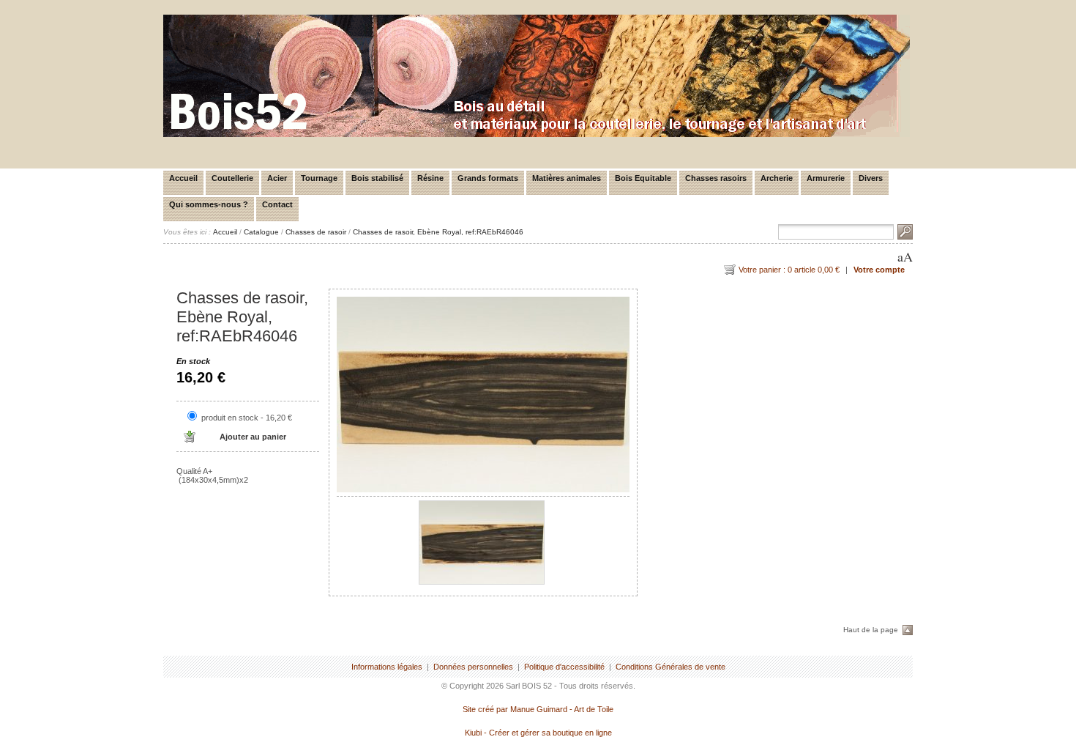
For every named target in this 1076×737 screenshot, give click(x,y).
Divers (871, 178)
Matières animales (566, 178)
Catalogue (261, 232)
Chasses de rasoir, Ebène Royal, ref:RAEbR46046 (438, 232)
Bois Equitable (643, 178)
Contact (277, 204)
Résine (430, 178)
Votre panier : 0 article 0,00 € (789, 269)
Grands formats (487, 178)
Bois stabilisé (377, 178)
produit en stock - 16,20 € (246, 417)
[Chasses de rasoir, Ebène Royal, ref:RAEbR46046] (483, 394)
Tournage (319, 178)
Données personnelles (473, 666)
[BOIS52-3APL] (536, 134)
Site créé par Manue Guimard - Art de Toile (538, 709)
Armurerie (826, 178)
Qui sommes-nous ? (208, 204)
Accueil (183, 178)
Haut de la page (870, 630)
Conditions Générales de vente (670, 666)
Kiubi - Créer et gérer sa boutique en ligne (538, 732)
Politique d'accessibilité (564, 666)
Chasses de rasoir (315, 232)
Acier (277, 178)
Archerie (777, 178)
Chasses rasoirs (716, 178)
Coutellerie (232, 178)
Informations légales (386, 666)
